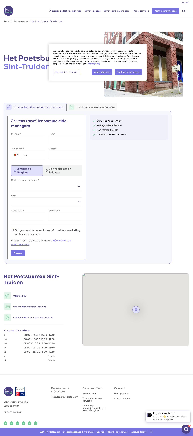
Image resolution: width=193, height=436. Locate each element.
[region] (98, 62)
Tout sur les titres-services (92, 399)
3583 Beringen (11, 405)
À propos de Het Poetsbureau (65, 11)
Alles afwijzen (102, 72)
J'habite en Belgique (24, 170)
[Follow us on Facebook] (11, 423)
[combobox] (19, 155)
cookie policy (94, 64)
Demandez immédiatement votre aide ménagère (94, 408)
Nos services (89, 393)
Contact (185, 2)
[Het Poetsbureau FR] (8, 11)
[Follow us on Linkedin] (5, 423)
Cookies (100, 432)
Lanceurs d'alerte (138, 432)
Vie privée (88, 432)
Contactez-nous (123, 398)
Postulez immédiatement (64, 397)
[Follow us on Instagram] (23, 423)
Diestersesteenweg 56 (16, 401)
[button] (136, 309)
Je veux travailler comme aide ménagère (39, 107)
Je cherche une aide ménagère (96, 107)
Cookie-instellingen (66, 72)
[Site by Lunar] (151, 432)
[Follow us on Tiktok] (35, 423)
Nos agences (121, 393)
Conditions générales (117, 432)
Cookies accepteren (128, 72)
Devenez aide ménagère (116, 11)
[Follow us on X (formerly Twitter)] (17, 423)
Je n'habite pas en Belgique (60, 170)
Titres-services (141, 11)
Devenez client (92, 11)
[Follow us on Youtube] (29, 423)
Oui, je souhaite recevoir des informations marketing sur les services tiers (47, 232)
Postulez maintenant (165, 11)
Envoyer (18, 253)
